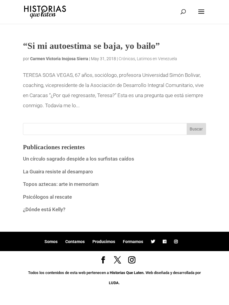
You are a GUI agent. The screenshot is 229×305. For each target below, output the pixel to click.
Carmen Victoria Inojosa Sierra (59, 58)
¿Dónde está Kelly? (44, 209)
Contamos (75, 241)
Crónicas (127, 58)
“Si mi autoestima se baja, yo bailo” (91, 46)
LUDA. (114, 283)
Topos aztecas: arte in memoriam (61, 184)
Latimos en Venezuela (157, 58)
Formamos (133, 241)
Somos (51, 241)
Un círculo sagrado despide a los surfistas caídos (79, 159)
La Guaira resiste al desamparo (58, 172)
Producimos (103, 241)
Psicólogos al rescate (47, 197)
